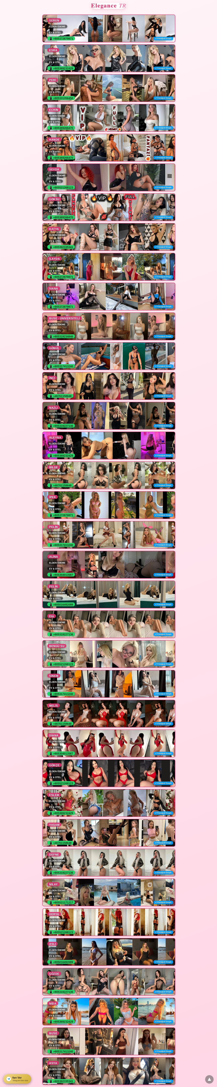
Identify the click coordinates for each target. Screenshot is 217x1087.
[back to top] (209, 1079)
